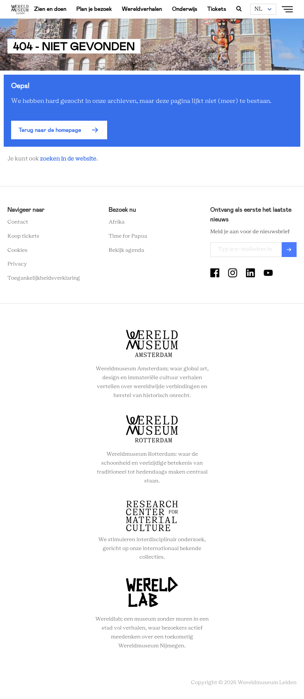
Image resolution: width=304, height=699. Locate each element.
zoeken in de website (68, 159)
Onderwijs (184, 9)
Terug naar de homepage (50, 130)
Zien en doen (50, 9)
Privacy (17, 264)
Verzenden (289, 249)
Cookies (17, 250)
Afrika (117, 222)
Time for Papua (128, 236)
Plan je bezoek (94, 9)
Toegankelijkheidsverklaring (43, 278)
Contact (17, 222)
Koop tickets (23, 236)
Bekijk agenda (126, 250)
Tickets (216, 9)
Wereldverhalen (142, 9)
